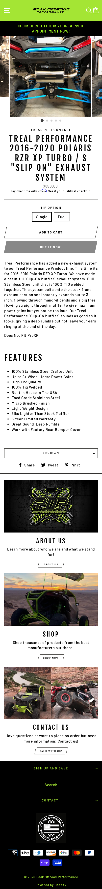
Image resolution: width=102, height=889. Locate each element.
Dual (62, 216)
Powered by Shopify (51, 885)
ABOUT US (51, 564)
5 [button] (60, 121)
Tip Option (51, 207)
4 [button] (56, 121)
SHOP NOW (51, 657)
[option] (51, 28)
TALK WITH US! (51, 750)
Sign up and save (51, 768)
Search (51, 784)
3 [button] (52, 121)
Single (42, 216)
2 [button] (47, 121)
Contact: (51, 800)
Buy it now (50, 247)
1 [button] (42, 120)
